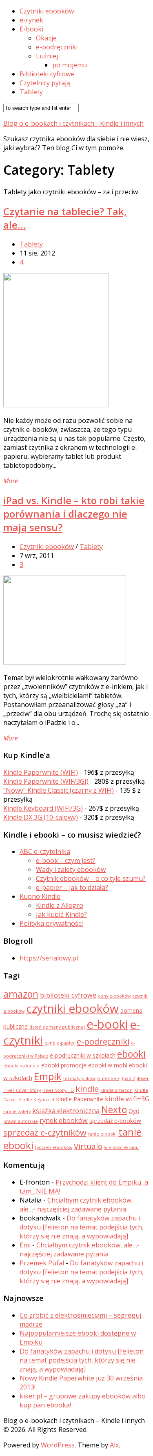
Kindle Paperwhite (79, 1099)
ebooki (131, 1054)
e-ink (49, 1043)
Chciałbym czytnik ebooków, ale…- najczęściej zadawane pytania (76, 1205)
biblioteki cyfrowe (68, 995)
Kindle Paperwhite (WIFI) (40, 772)
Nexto (114, 1109)
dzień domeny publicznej (57, 1027)
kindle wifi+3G (127, 1098)
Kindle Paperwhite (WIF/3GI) (46, 781)
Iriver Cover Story (22, 1090)
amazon (20, 994)
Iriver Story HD (58, 1090)
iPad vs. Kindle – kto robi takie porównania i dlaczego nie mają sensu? (73, 513)
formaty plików (79, 1078)
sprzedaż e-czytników (44, 1132)
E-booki (31, 28)
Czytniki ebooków (47, 11)
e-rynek (31, 20)
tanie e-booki (102, 1134)
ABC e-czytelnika (45, 851)
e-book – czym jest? (65, 860)
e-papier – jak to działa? (72, 887)
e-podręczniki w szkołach (82, 1055)
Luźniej (47, 55)
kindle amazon (116, 1090)
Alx (114, 1444)
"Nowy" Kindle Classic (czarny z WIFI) (58, 790)
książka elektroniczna (66, 1110)
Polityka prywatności (51, 923)
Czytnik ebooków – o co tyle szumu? (91, 878)
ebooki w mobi (107, 1065)
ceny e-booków (114, 996)
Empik (48, 1076)
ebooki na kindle (21, 1066)
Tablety (31, 91)
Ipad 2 (128, 1078)
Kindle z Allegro (59, 905)
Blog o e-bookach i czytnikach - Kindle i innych (73, 123)
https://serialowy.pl (49, 958)
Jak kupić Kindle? (61, 914)
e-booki (107, 1024)
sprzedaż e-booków (115, 1121)
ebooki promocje (63, 1065)
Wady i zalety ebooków (71, 869)
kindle (87, 1088)
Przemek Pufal (42, 1262)
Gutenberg (108, 1078)
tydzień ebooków (53, 1147)
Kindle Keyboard (36, 1100)
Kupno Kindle (40, 896)
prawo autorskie (20, 1121)
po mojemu (69, 64)
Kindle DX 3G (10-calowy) (40, 817)
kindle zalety (17, 1111)
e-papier (66, 1043)
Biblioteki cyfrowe (47, 73)
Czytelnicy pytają (45, 82)
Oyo (134, 1111)
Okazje (46, 37)
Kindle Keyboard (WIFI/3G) (43, 808)
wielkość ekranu (121, 1147)
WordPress (58, 1444)
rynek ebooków (64, 1120)
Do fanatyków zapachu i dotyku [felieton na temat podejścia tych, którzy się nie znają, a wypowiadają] (82, 1227)
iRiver (143, 1078)
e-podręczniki (57, 46)
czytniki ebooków (72, 1008)
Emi (25, 1244)
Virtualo (88, 1146)
